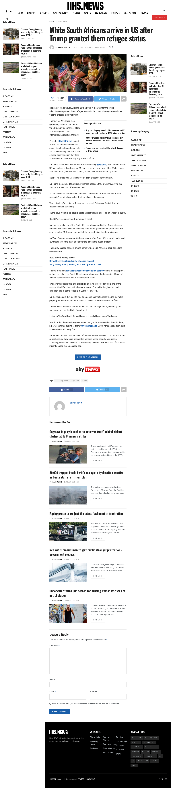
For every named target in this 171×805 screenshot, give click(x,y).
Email (52, 691)
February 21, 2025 (29, 57)
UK (160, 756)
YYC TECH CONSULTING (86, 779)
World (6, 152)
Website (93, 691)
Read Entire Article (88, 357)
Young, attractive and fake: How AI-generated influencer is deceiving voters (31, 49)
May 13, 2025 (79, 47)
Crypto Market (10, 111)
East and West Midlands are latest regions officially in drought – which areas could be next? (31, 69)
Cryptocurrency (11, 116)
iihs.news (58, 779)
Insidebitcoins (151, 747)
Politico (145, 751)
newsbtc (135, 751)
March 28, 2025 (28, 38)
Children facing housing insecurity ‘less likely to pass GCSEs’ (31, 32)
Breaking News (10, 101)
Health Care (9, 127)
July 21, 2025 (70, 441)
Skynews (75, 381)
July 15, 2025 (27, 78)
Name (52, 679)
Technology (9, 137)
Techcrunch (137, 756)
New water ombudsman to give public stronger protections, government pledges (85, 552)
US (133, 761)
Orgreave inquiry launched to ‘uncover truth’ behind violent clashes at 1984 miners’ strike (105, 131)
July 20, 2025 (70, 518)
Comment (54, 645)
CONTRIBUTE (159, 17)
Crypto (144, 13)
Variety (154, 761)
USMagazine (143, 761)
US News (7, 147)
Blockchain (8, 96)
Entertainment (10, 122)
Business (7, 106)
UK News (7, 142)
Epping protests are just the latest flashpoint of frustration (105, 149)
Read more (97, 461)
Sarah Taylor (64, 47)
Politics (7, 132)
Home (20, 13)
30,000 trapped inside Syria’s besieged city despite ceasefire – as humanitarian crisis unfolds (104, 140)
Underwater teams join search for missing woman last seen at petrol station (87, 593)
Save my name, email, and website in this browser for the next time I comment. (86, 703)
